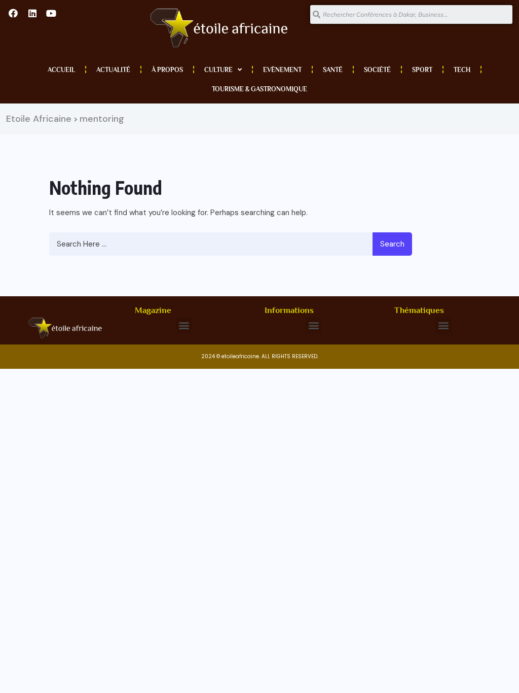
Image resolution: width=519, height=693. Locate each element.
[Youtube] (51, 13)
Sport (422, 70)
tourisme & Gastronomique (259, 89)
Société (377, 70)
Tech (462, 70)
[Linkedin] (32, 13)
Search (392, 244)
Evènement (282, 70)
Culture (218, 70)
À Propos (167, 70)
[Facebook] (13, 13)
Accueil (61, 70)
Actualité (113, 70)
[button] (183, 325)
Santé (333, 70)
